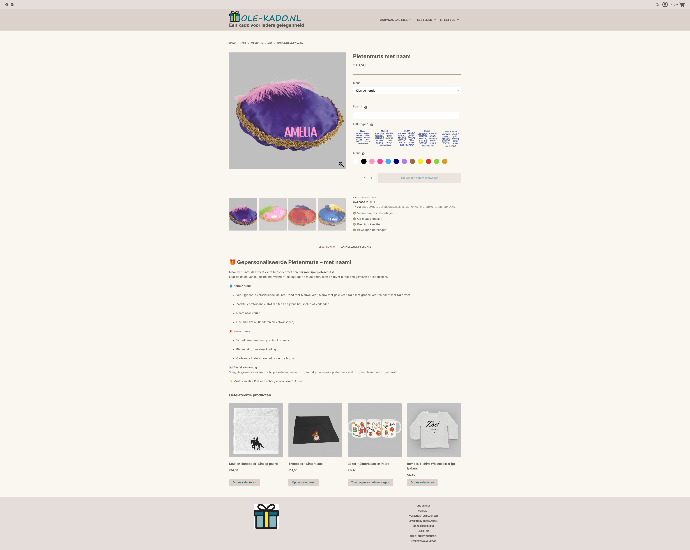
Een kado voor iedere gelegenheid (266, 25)
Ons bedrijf (424, 505)
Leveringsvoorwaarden (423, 521)
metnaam (412, 206)
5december (369, 206)
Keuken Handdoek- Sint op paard (253, 464)
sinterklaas (446, 206)
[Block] (362, 139)
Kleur (356, 83)
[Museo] (384, 139)
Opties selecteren (244, 482)
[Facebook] (6, 4)
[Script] (427, 139)
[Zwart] (364, 161)
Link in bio (423, 531)
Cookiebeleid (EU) (423, 526)
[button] (340, 125)
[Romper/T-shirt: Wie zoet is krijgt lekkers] (434, 430)
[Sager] (406, 139)
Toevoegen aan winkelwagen (419, 178)
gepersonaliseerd (391, 206)
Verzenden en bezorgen (423, 515)
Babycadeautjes (394, 20)
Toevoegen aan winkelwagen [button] (370, 482)
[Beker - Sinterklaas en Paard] (375, 430)
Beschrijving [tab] (327, 246)
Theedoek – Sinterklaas (305, 464)
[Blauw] (388, 161)
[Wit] (355, 161)
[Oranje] (444, 161)
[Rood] (428, 161)
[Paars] (404, 161)
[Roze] (372, 161)
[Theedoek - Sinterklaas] (315, 430)
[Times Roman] (449, 139)
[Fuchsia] (380, 161)
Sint (372, 202)
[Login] (665, 4)
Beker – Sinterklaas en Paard (369, 464)
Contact (423, 510)
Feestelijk (423, 20)
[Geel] (420, 161)
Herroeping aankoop (423, 541)
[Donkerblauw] (396, 161)
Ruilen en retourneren (423, 536)
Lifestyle (447, 20)
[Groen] (436, 161)
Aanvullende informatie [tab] (356, 246)
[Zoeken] (657, 4)
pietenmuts (428, 206)
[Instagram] (12, 4)
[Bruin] (412, 161)
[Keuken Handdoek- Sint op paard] (256, 430)
